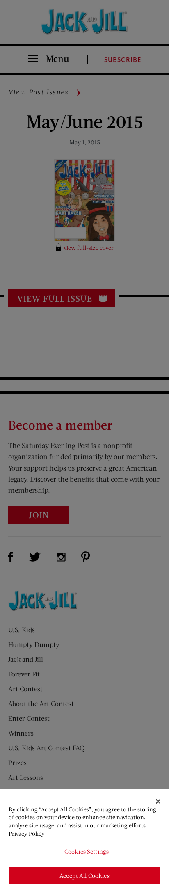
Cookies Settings (86, 851)
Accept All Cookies (84, 875)
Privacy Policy (27, 833)
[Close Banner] (158, 801)
